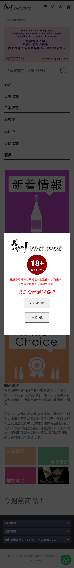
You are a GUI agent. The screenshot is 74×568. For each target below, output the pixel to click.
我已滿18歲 (37, 303)
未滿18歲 (37, 317)
